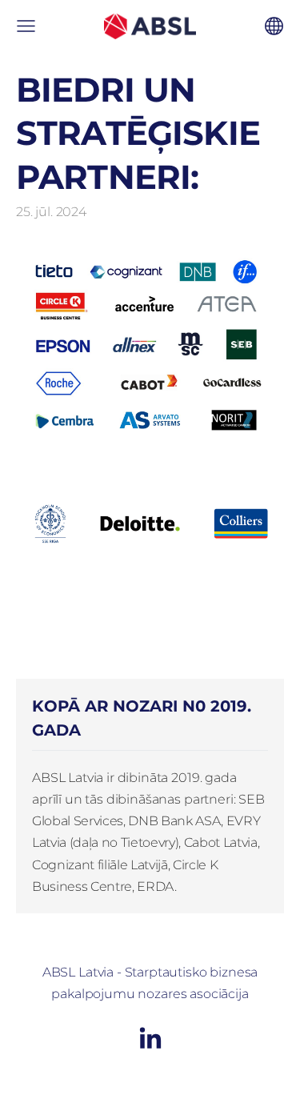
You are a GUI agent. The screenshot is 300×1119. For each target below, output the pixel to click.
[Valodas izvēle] (274, 26)
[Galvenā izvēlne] (26, 26)
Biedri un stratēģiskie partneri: (138, 133)
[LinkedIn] (150, 1038)
